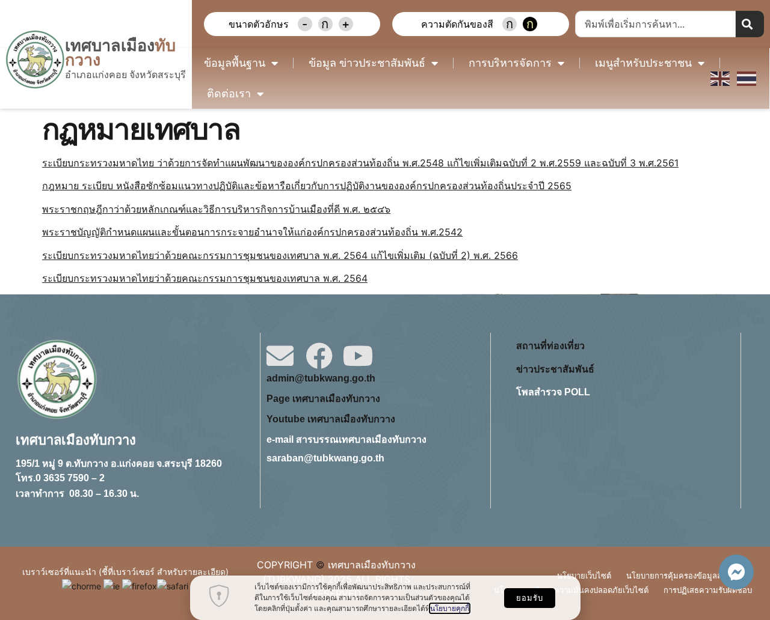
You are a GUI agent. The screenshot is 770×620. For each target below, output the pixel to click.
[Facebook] (319, 355)
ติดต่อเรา (229, 94)
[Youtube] (358, 355)
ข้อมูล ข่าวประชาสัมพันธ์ (367, 63)
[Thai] (747, 78)
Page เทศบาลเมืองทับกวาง (323, 399)
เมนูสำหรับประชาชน (643, 63)
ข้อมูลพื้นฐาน (234, 63)
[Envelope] (280, 355)
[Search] (750, 24)
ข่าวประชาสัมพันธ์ (555, 369)
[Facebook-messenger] (736, 572)
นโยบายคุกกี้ (449, 608)
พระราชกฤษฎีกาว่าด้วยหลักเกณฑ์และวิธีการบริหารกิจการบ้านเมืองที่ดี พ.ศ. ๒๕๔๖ (216, 209)
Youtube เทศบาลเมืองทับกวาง (330, 419)
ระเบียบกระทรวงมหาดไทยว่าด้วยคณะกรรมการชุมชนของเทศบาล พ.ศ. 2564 (205, 278)
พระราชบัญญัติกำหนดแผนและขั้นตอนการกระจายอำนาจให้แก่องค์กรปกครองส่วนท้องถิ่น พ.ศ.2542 (252, 232)
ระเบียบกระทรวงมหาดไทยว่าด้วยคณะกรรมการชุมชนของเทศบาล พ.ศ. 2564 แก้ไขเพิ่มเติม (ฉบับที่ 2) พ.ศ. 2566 (280, 255)
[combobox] (655, 24)
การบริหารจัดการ (510, 63)
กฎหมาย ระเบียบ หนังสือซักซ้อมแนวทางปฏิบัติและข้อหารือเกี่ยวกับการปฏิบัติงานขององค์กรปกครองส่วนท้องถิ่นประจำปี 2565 (306, 186)
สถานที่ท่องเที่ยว (550, 346)
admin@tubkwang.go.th (320, 378)
